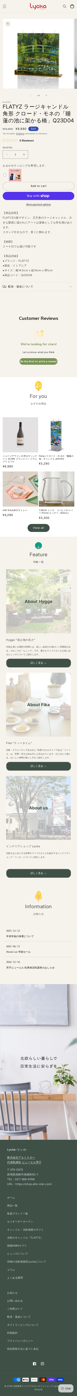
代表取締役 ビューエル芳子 (24, 1162)
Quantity (7, 147)
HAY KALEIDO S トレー (15, 510)
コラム (11, 1269)
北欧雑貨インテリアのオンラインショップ (33, 1386)
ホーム (11, 1197)
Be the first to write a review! (38, 361)
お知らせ (12, 1292)
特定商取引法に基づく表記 (22, 1348)
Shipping (20, 133)
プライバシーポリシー (20, 1340)
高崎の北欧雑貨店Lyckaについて (26, 1261)
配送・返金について (19, 1316)
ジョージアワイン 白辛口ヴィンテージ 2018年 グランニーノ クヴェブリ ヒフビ (20, 459)
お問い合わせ (15, 1300)
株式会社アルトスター (21, 1157)
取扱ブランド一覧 (17, 1213)
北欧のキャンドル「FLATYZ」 (25, 1237)
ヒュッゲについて (17, 1253)
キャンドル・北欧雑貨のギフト (25, 1229)
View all (38, 527)
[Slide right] (46, 95)
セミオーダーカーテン (20, 1221)
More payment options (38, 204)
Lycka (57, 1386)
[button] (4, 6)
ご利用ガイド (15, 1308)
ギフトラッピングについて (22, 1324)
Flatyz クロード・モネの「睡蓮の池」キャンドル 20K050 (56, 457)
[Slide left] (31, 95)
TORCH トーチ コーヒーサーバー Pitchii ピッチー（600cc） (56, 511)
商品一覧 (12, 1205)
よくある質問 (15, 1277)
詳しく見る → (38, 663)
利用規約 (12, 1332)
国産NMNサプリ (17, 1245)
